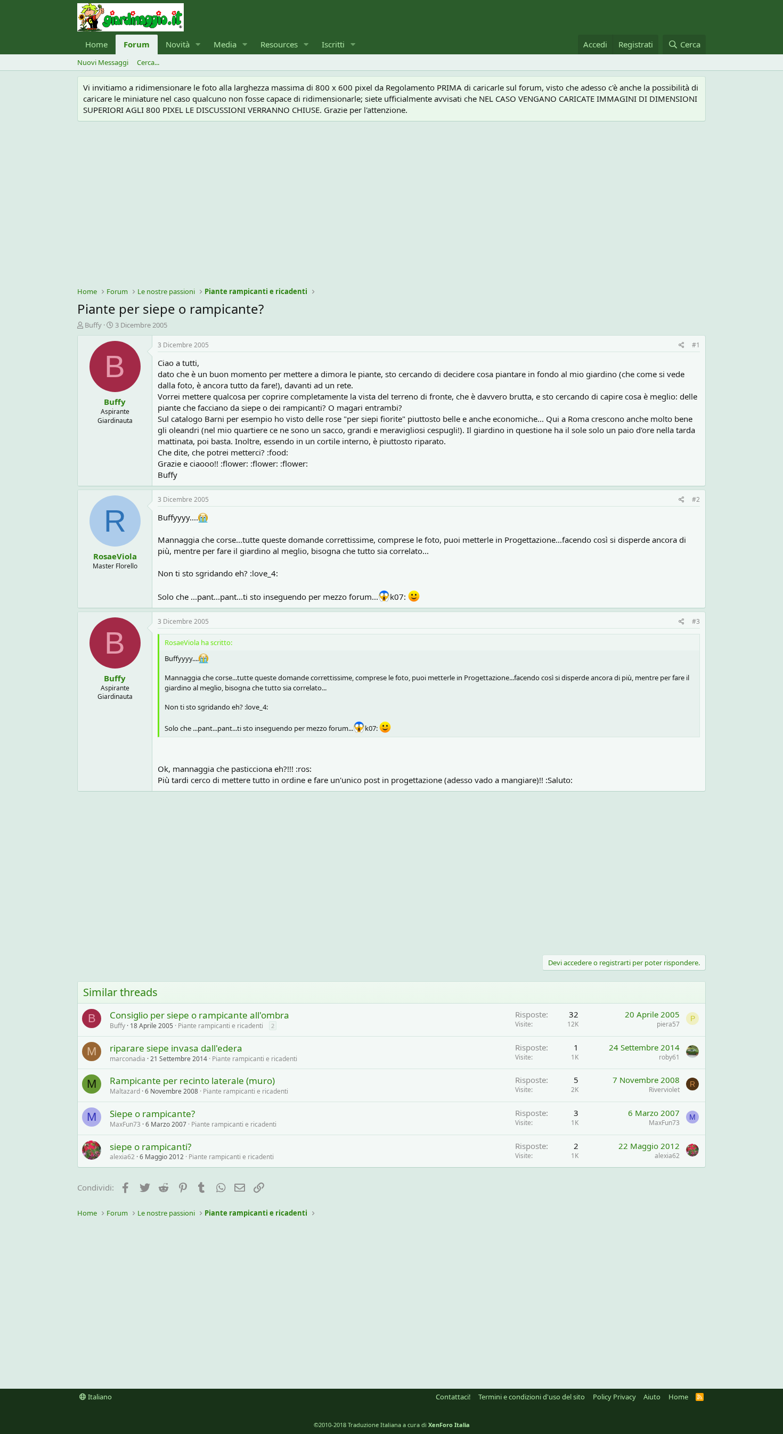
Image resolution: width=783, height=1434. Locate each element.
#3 (696, 621)
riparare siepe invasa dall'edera (176, 1048)
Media (225, 44)
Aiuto (651, 1397)
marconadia (127, 1058)
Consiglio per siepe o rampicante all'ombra (199, 1015)
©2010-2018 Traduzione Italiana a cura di (392, 1425)
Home (96, 44)
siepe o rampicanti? (150, 1146)
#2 (696, 499)
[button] (198, 44)
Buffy (93, 325)
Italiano (99, 1397)
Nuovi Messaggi (102, 62)
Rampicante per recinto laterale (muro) (192, 1080)
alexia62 (122, 1156)
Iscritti (333, 44)
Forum (137, 44)
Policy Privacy (614, 1397)
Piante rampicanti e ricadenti (220, 1025)
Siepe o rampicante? (152, 1113)
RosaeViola (115, 556)
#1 (696, 344)
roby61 (669, 1057)
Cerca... (148, 62)
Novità (178, 44)
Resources (279, 44)
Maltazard (125, 1091)
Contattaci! (453, 1397)
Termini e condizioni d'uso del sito (531, 1397)
